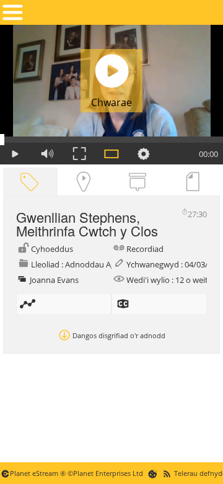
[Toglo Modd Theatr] (111, 153)
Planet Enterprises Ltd (108, 473)
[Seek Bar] (111, 140)
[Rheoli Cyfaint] (47, 153)
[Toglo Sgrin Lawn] (79, 153)
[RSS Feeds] (167, 473)
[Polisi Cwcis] (152, 473)
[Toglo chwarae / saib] (15, 153)
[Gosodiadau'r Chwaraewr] (144, 153)
